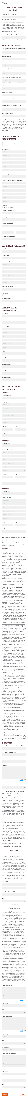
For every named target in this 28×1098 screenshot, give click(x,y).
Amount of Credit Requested (12, 35)
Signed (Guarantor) (7, 985)
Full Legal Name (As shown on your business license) (13, 49)
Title (5, 71)
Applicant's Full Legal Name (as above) (14, 745)
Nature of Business (9, 92)
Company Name (8, 395)
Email (6, 433)
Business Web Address (10, 223)
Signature (7, 765)
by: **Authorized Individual (11, 752)
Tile (5, 758)
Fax (17, 230)
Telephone (7, 230)
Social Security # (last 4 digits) (9, 892)
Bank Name (7, 249)
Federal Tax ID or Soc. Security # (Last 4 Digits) (12, 106)
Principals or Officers (10, 63)
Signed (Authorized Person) (9, 1053)
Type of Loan (5, 357)
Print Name (5, 1003)
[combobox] (14, 170)
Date (5, 785)
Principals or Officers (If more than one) (12, 77)
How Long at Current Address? (12, 217)
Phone (3, 351)
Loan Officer (5, 320)
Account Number (6, 298)
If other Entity (5, 1047)
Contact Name (5, 255)
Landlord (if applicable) (8, 210)
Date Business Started (7, 113)
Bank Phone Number (10, 286)
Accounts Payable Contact (8, 174)
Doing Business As (6, 56)
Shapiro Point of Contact (11, 14)
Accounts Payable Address (11, 236)
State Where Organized (10, 99)
